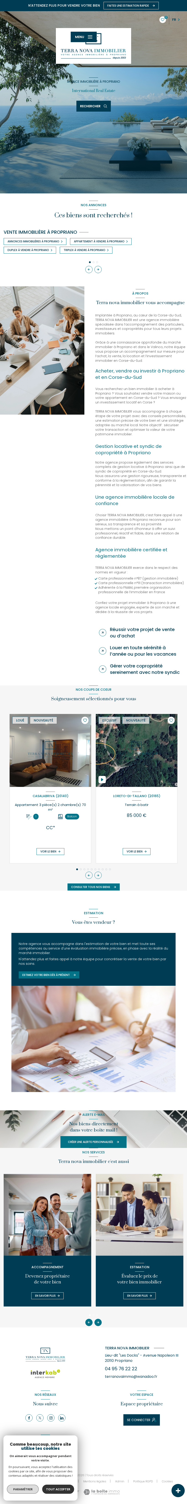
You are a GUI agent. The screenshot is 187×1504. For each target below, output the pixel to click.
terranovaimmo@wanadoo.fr (131, 1376)
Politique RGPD (143, 1481)
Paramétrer (23, 1489)
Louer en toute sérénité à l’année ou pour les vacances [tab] (143, 650)
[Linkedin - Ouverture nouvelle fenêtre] (61, 1418)
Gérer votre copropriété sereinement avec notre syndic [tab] (145, 669)
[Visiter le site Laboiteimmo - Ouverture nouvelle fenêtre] (101, 1492)
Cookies (167, 1481)
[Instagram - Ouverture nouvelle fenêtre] (51, 1418)
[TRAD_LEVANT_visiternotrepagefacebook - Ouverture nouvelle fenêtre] (29, 1418)
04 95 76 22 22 (121, 1368)
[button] (98, 269)
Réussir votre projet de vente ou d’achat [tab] (142, 632)
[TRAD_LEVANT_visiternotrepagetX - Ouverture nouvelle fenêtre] (40, 1418)
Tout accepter (58, 1489)
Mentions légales (94, 1481)
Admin (119, 1481)
